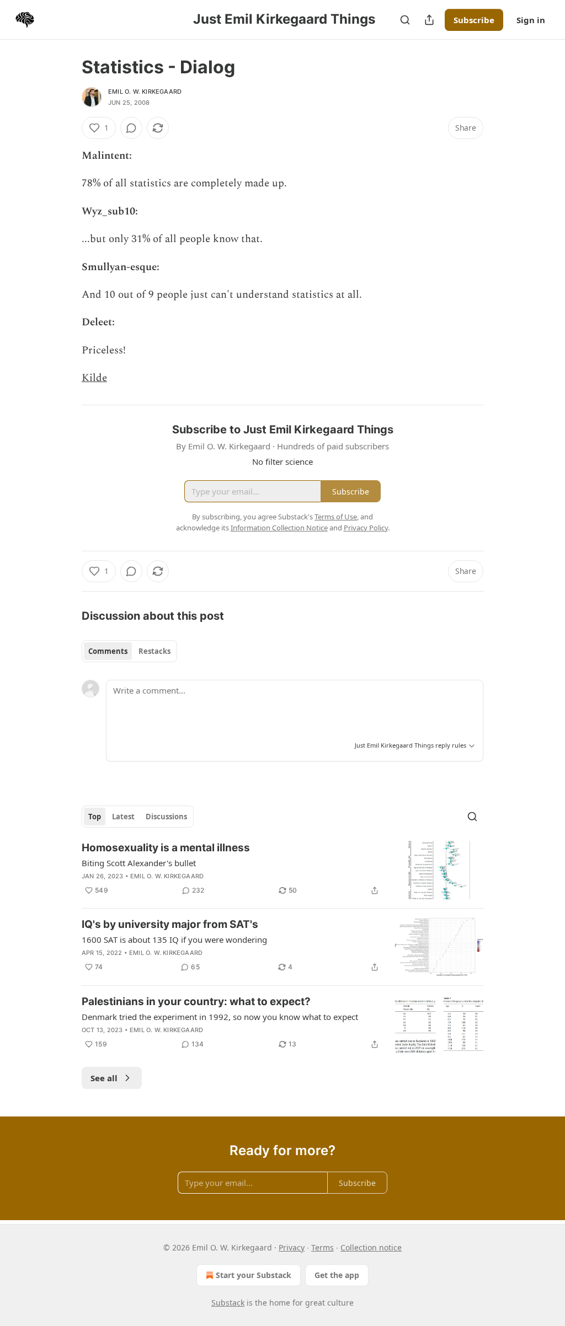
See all (104, 1077)
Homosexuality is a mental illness (166, 847)
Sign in (530, 19)
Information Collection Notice (279, 528)
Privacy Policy (366, 528)
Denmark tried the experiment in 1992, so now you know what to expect (220, 1016)
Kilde (94, 378)
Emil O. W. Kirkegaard (145, 91)
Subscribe (474, 19)
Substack (227, 1302)
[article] (282, 870)
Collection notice (371, 1247)
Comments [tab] (107, 651)
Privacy (292, 1247)
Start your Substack (253, 1275)
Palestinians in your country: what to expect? (196, 1001)
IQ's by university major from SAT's (170, 924)
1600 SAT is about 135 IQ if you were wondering (174, 939)
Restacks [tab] (154, 651)
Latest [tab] (123, 817)
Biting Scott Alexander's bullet (139, 862)
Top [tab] (94, 817)
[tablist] (129, 651)
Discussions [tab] (166, 817)
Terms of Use (336, 517)
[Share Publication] (429, 20)
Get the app (337, 1275)
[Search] (405, 20)
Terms (322, 1247)
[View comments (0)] (131, 128)
